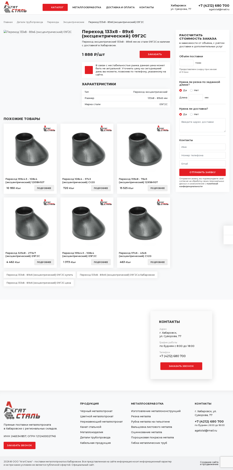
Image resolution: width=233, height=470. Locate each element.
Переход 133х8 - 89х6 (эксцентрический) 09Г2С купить (39, 274)
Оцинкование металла (146, 432)
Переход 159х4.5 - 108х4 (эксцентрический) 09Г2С (79, 254)
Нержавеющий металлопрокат (101, 421)
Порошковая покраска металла (152, 437)
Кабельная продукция (95, 443)
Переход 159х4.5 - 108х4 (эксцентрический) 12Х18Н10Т (24, 180)
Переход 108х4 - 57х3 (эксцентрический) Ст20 (78, 180)
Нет (196, 90)
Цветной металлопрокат (96, 416)
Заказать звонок (181, 366)
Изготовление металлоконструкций (156, 411)
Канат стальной (90, 427)
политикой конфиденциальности (198, 184)
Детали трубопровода (95, 437)
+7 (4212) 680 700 (213, 6)
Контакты (146, 7)
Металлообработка (86, 7)
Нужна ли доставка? (193, 108)
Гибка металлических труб (149, 443)
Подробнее (44, 188)
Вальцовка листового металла (151, 427)
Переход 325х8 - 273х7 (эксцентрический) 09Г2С (22, 254)
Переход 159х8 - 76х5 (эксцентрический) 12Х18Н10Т (138, 180)
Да (185, 90)
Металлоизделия (91, 432)
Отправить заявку (202, 172)
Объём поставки (191, 56)
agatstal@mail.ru (219, 9)
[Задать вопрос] (228, 230)
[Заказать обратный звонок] (228, 239)
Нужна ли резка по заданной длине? (199, 83)
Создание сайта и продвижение (209, 463)
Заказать (155, 54)
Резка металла (141, 416)
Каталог (57, 7)
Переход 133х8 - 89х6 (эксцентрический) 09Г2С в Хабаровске (117, 274)
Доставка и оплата (120, 7)
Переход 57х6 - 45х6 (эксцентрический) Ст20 (135, 254)
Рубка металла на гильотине (150, 421)
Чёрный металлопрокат (96, 411)
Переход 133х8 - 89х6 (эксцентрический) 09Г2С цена (38, 282)
